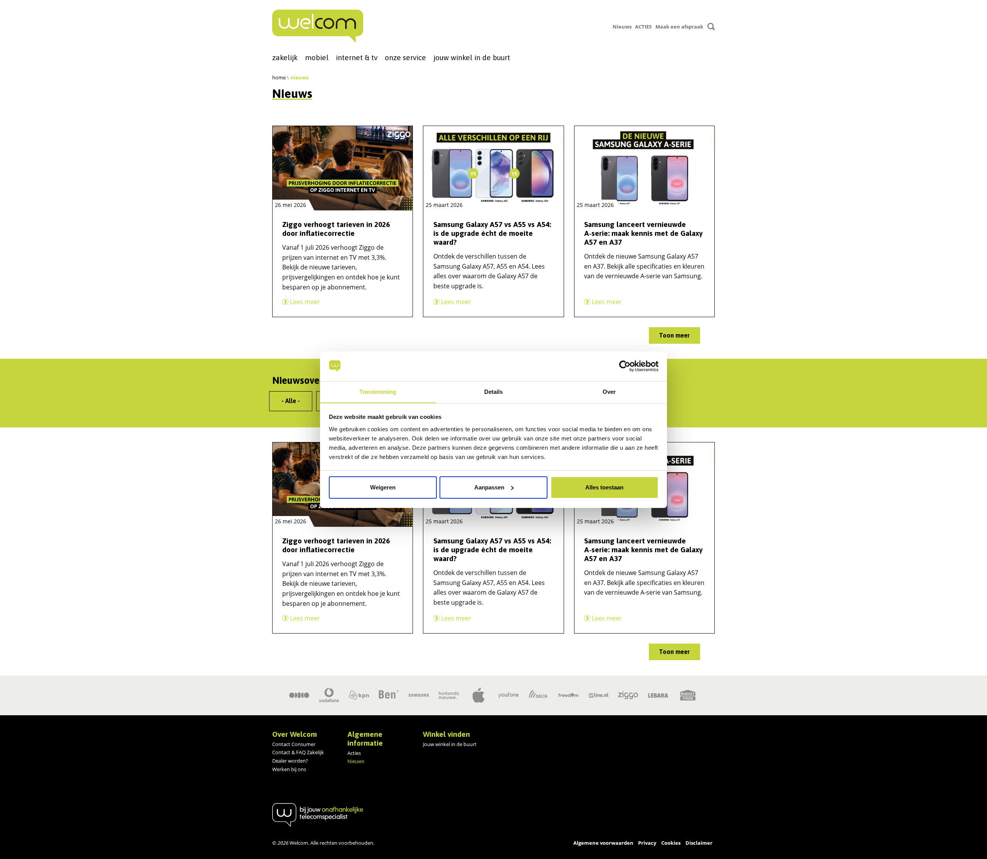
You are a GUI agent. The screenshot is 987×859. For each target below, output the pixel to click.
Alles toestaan (604, 487)
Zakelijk (285, 57)
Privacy (647, 842)
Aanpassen (489, 487)
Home (279, 77)
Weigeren (383, 487)
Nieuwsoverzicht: (309, 380)
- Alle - (290, 400)
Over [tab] (609, 391)
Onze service (405, 57)
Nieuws (622, 26)
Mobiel (316, 57)
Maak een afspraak (679, 26)
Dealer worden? (290, 760)
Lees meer (304, 302)
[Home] (317, 26)
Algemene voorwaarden (603, 842)
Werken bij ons (289, 769)
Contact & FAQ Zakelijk (298, 752)
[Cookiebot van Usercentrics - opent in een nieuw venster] (625, 366)
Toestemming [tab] (377, 391)
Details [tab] (493, 391)
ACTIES (643, 26)
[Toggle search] (711, 26)
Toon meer (674, 335)
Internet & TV (356, 57)
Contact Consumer (293, 744)
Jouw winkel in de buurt (471, 57)
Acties (354, 753)
